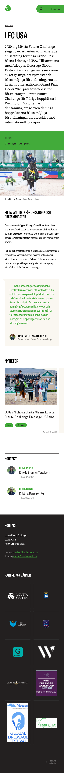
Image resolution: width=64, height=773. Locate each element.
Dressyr (21, 425)
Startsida (9, 25)
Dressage (10, 143)
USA (9, 425)
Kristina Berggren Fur (32, 493)
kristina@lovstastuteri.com (26, 552)
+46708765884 (26, 476)
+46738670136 (26, 497)
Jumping (24, 143)
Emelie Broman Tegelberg (34, 472)
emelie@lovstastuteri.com (25, 556)
